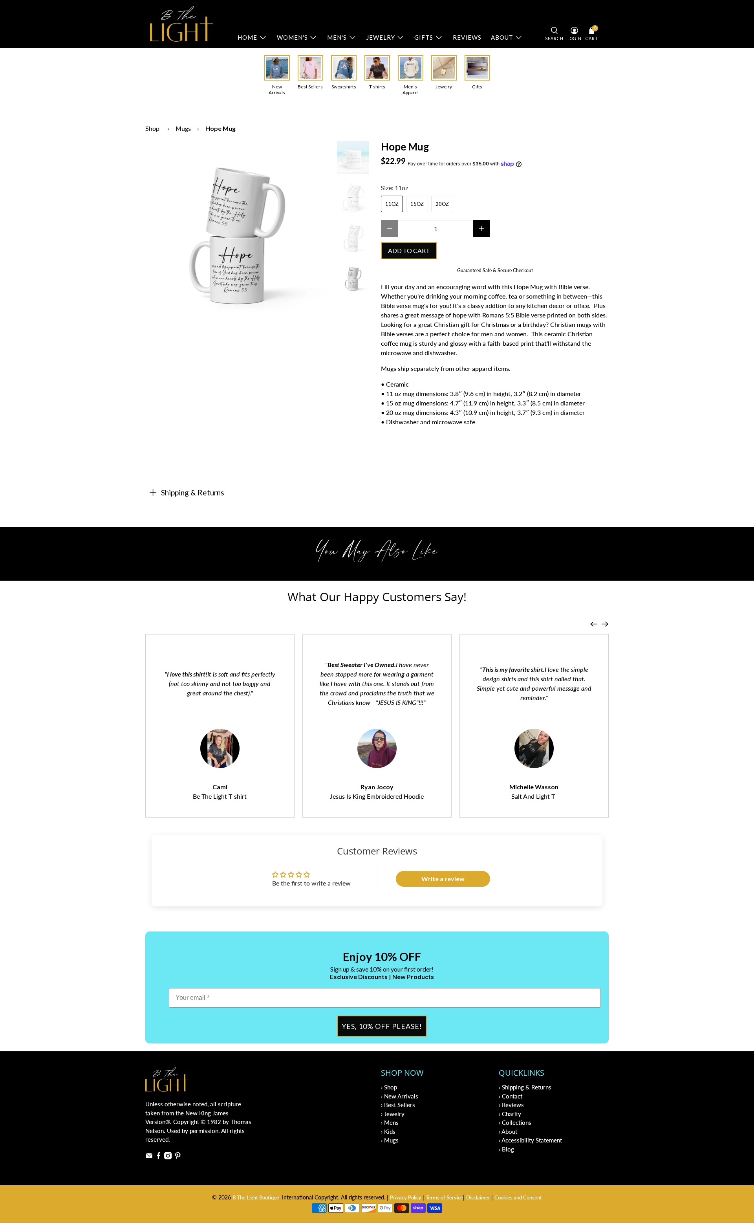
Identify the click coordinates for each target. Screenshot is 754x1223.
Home (247, 37)
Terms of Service (444, 1197)
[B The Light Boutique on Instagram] (168, 1157)
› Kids (388, 1131)
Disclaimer (478, 1197)
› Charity (510, 1113)
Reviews (467, 37)
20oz (442, 204)
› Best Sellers (398, 1104)
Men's (337, 37)
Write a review (443, 878)
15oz (417, 204)
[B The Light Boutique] (181, 24)
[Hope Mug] (237, 233)
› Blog (506, 1149)
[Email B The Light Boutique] (149, 1157)
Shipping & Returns (192, 492)
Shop (152, 128)
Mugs (183, 128)
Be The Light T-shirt (220, 796)
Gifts (423, 37)
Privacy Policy (406, 1197)
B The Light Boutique (255, 1197)
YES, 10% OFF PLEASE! (382, 1026)
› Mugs (390, 1140)
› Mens (390, 1122)
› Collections (515, 1122)
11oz (392, 204)
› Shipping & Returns (525, 1087)
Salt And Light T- (534, 796)
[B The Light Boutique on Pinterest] (177, 1157)
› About (508, 1131)
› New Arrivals (399, 1096)
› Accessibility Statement (530, 1140)
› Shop (389, 1087)
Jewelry (380, 37)
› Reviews (511, 1104)
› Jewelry (392, 1113)
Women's (292, 37)
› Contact (510, 1096)
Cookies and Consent (518, 1197)
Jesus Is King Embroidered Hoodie (377, 796)
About (502, 37)
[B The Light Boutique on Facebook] (158, 1157)
